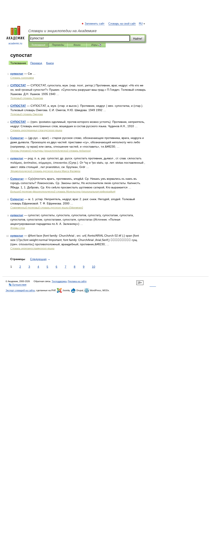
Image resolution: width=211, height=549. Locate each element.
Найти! (137, 38)
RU (141, 23)
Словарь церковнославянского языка (32, 248)
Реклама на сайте (77, 281)
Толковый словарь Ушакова (26, 98)
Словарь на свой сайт (122, 23)
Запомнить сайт (94, 23)
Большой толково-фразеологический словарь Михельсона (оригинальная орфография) (62, 191)
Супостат (17, 138)
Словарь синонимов (22, 77)
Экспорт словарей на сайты (20, 290)
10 (93, 266)
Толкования (38, 44)
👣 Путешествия (17, 284)
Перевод (36, 63)
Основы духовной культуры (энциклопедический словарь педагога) (50, 150)
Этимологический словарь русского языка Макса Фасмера (45, 171)
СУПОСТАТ (18, 85)
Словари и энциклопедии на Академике (62, 31)
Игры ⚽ (96, 44)
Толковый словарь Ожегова (26, 114)
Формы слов (17, 228)
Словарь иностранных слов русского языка (36, 130)
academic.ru (15, 43)
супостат (16, 73)
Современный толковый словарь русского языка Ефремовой (46, 207)
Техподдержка (59, 281)
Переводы (58, 44)
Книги (77, 44)
